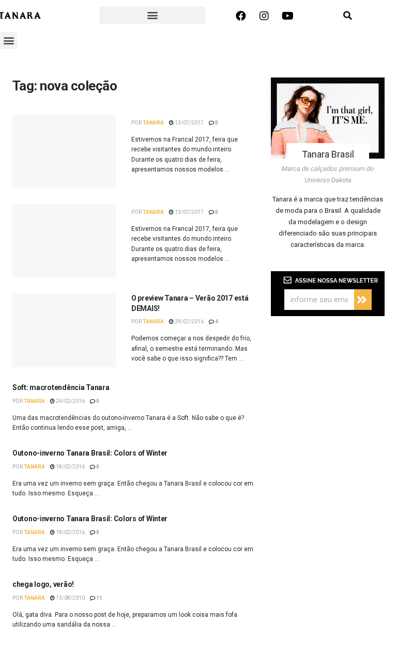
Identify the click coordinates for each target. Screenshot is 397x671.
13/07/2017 (189, 123)
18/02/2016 (70, 467)
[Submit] (363, 299)
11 (98, 598)
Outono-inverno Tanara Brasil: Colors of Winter (89, 453)
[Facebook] (241, 16)
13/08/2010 (70, 598)
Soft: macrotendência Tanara (60, 387)
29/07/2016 (189, 321)
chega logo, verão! (43, 584)
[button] (152, 15)
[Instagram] (264, 16)
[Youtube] (287, 16)
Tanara (153, 123)
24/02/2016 (70, 401)
